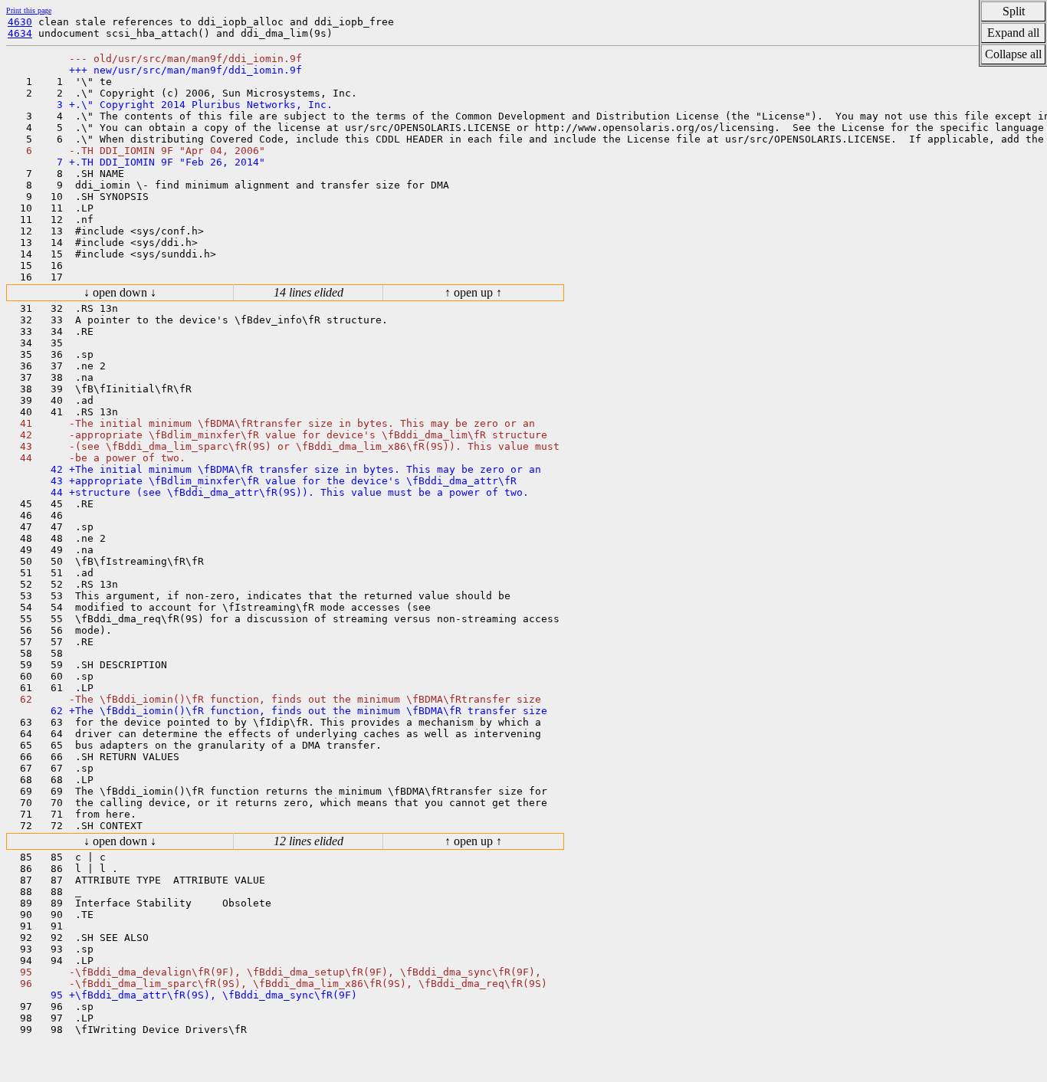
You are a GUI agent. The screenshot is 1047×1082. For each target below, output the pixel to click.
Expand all (1013, 32)
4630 (20, 22)
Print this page (28, 10)
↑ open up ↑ (473, 292)
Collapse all (1013, 54)
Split (1014, 11)
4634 (20, 33)
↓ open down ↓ (120, 292)
